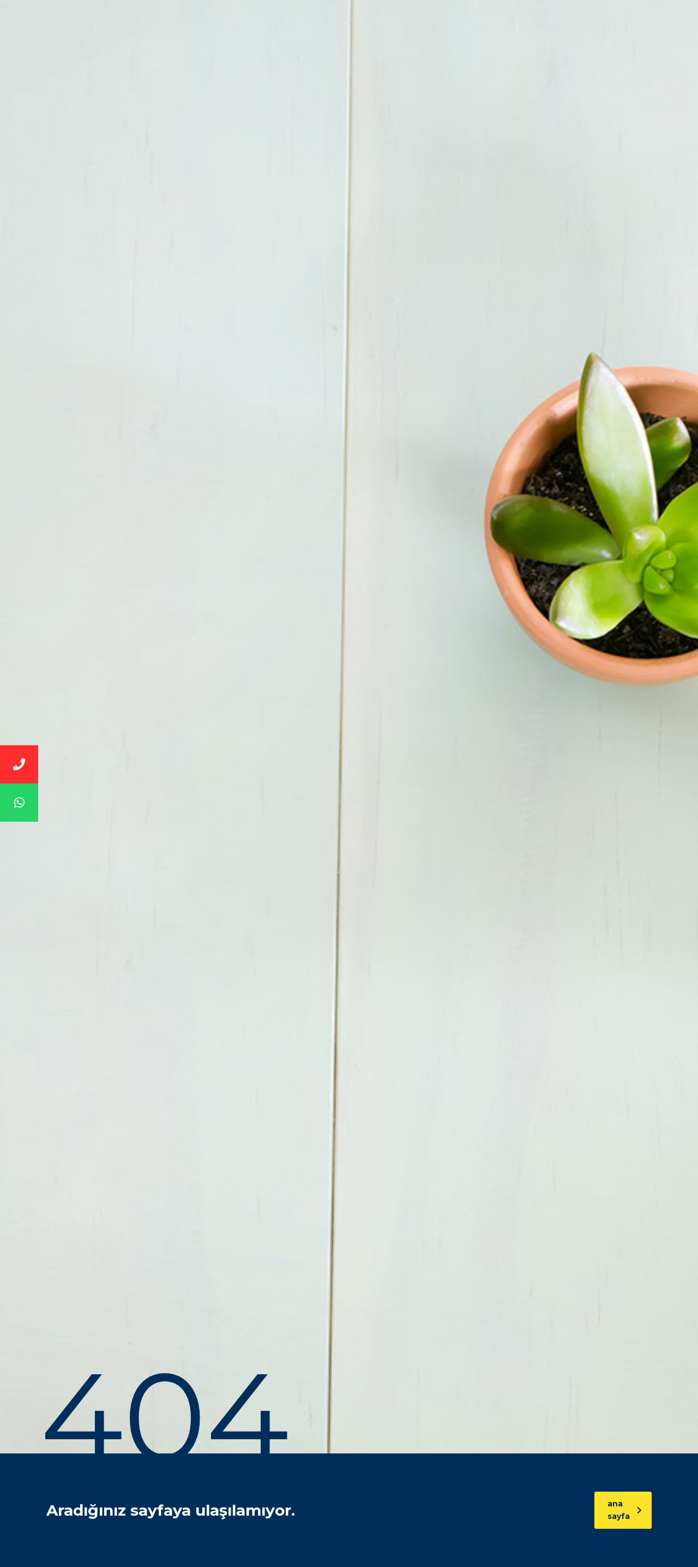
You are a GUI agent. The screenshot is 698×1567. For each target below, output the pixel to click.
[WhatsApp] (19, 803)
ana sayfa (618, 1510)
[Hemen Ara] (19, 764)
